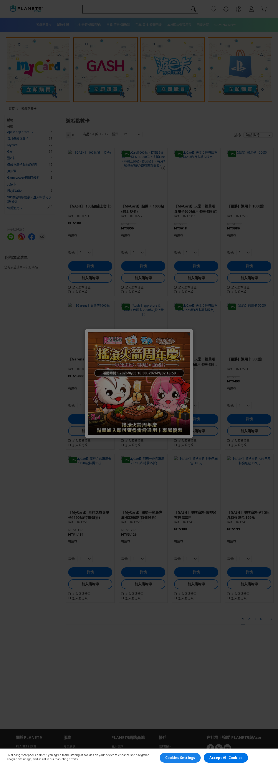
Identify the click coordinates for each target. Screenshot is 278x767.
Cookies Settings (180, 757)
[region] (139, 758)
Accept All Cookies (225, 757)
